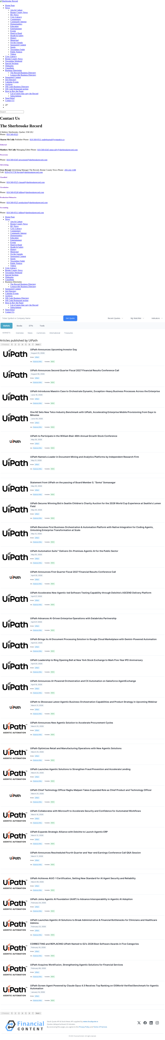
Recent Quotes (114, 318)
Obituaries (9, 66)
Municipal (14, 40)
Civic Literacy (16, 17)
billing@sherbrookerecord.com (31, 192)
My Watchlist (136, 318)
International (55, 333)
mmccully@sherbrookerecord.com (64, 150)
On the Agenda (16, 42)
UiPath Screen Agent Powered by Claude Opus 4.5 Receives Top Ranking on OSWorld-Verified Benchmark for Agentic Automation (94, 987)
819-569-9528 (13, 192)
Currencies (41, 333)
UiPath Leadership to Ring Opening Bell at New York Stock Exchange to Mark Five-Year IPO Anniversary (86, 660)
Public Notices (16, 52)
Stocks (19, 325)
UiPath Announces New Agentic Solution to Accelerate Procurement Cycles (71, 722)
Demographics (16, 24)
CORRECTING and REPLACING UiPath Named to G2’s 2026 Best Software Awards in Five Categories (84, 943)
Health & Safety (16, 36)
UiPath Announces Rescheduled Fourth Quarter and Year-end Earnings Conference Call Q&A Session (85, 852)
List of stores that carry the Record (24, 93)
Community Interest (18, 22)
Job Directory (10, 80)
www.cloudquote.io (90, 1021)
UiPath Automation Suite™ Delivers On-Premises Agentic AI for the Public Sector (74, 551)
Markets (6, 325)
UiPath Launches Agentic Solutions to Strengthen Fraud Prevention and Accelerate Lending (80, 769)
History (13, 38)
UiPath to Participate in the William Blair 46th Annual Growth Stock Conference (73, 436)
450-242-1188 (70, 170)
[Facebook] (145, 1025)
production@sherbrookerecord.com (33, 202)
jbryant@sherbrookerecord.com (30, 172)
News (7, 8)
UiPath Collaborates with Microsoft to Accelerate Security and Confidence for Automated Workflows (85, 811)
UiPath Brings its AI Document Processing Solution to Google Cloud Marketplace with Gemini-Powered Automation (93, 639)
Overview (20, 333)
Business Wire (37, 361)
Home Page (10, 5)
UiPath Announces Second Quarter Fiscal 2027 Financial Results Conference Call (74, 370)
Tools (42, 325)
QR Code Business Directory (17, 87)
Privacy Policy (84, 1027)
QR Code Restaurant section (16, 89)
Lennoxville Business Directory (23, 75)
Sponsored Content (18, 45)
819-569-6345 (43, 150)
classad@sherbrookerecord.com (32, 182)
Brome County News (19, 12)
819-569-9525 (13, 182)
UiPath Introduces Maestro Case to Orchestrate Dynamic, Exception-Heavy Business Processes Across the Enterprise (95, 391)
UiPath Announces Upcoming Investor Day (53, 349)
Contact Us (9, 100)
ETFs (31, 325)
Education (14, 26)
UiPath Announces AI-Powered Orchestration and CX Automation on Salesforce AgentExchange (83, 681)
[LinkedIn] (151, 1025)
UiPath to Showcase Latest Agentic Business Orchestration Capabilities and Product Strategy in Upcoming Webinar (93, 701)
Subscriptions (15, 96)
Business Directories (13, 70)
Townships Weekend (13, 61)
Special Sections (11, 63)
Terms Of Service (100, 1027)
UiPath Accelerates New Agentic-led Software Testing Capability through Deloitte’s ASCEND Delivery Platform (90, 592)
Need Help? (10, 98)
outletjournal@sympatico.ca (53, 139)
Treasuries (68, 333)
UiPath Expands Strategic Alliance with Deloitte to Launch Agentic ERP (69, 831)
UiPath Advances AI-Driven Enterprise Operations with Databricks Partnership (73, 618)
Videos (13, 54)
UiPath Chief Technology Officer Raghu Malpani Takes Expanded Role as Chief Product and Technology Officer (91, 790)
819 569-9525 (12, 134)
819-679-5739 (11, 172)
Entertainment (16, 29)
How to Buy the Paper (14, 91)
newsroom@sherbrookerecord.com (33, 160)
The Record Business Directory (23, 73)
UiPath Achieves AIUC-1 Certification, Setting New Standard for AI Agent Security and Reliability (83, 878)
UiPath (37, 357)
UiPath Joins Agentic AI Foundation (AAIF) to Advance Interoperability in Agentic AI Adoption (81, 899)
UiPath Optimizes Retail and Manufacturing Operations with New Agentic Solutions (76, 748)
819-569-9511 (36, 139)
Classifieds (9, 68)
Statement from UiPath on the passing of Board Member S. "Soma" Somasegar (73, 482)
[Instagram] (157, 1025)
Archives (9, 84)
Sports (12, 47)
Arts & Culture (16, 10)
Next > (38, 344)
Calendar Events (12, 82)
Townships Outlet (17, 49)
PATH (52, 361)
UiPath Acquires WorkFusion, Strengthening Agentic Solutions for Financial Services (76, 964)
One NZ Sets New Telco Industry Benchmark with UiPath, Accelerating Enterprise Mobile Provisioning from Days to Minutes (93, 413)
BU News (14, 15)
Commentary (15, 19)
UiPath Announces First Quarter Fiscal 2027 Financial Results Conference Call (73, 571)
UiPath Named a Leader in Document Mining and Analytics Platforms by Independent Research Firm (84, 456)
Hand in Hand (16, 33)
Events (13, 31)
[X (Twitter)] (139, 1025)
